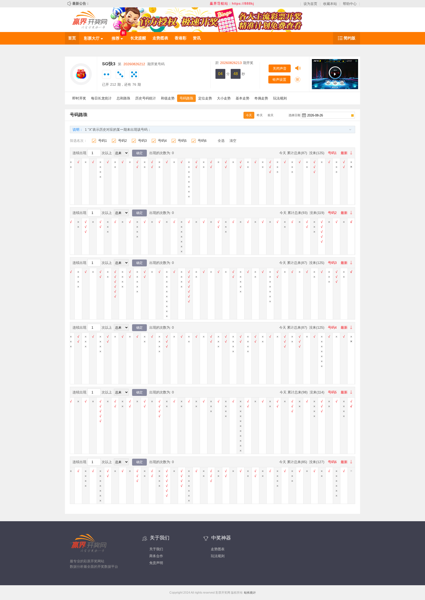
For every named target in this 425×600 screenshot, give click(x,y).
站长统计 (250, 592)
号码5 (182, 141)
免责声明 (156, 563)
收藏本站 (330, 4)
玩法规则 (280, 98)
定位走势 (205, 98)
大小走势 (224, 98)
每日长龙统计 (101, 98)
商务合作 (156, 556)
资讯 (197, 38)
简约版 (349, 38)
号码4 (162, 141)
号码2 (122, 141)
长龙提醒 (138, 38)
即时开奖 (79, 98)
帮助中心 (350, 4)
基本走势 (242, 98)
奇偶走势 (261, 98)
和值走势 (168, 98)
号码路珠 (186, 98)
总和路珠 (123, 98)
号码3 (142, 141)
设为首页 (310, 4)
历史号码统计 (145, 98)
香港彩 (180, 38)
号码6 (202, 141)
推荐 (116, 38)
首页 (72, 38)
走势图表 (160, 38)
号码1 (102, 141)
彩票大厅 (92, 38)
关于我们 (156, 549)
